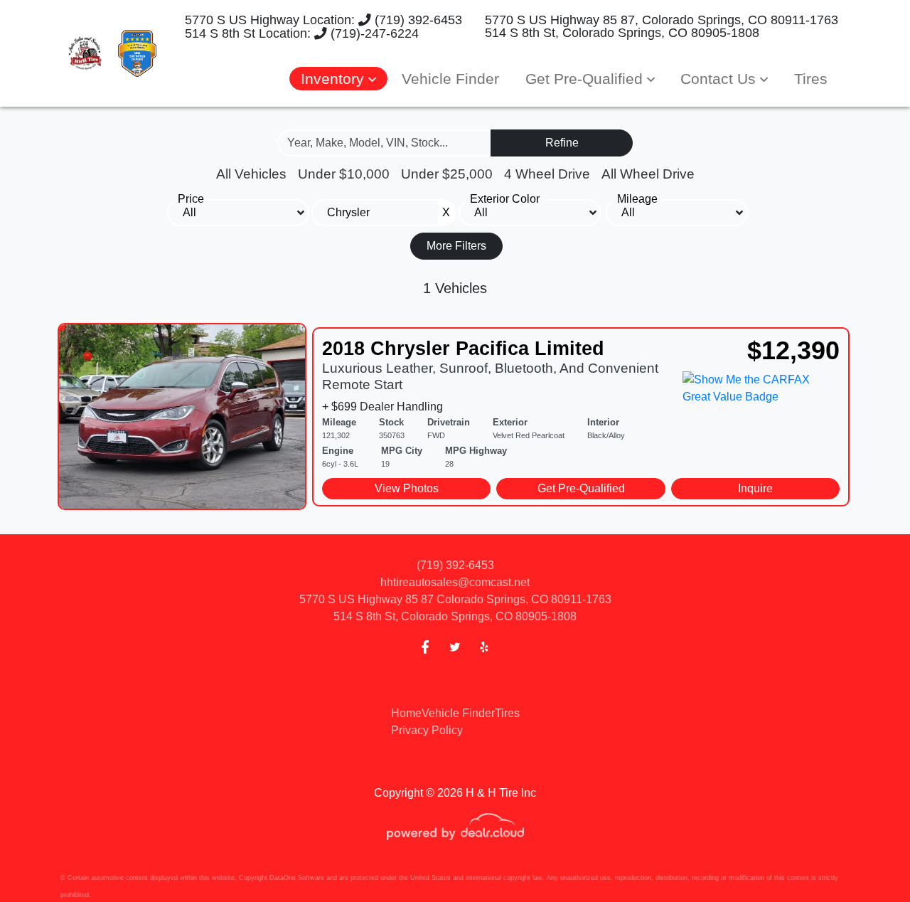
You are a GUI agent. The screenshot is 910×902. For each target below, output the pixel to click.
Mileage (637, 199)
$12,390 (793, 350)
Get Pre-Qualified (581, 488)
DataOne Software (296, 877)
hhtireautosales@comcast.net (455, 582)
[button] (338, 78)
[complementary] (867, 859)
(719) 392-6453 (416, 20)
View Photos (407, 488)
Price (191, 199)
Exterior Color (505, 199)
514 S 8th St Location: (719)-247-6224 (296, 33)
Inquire (755, 488)
